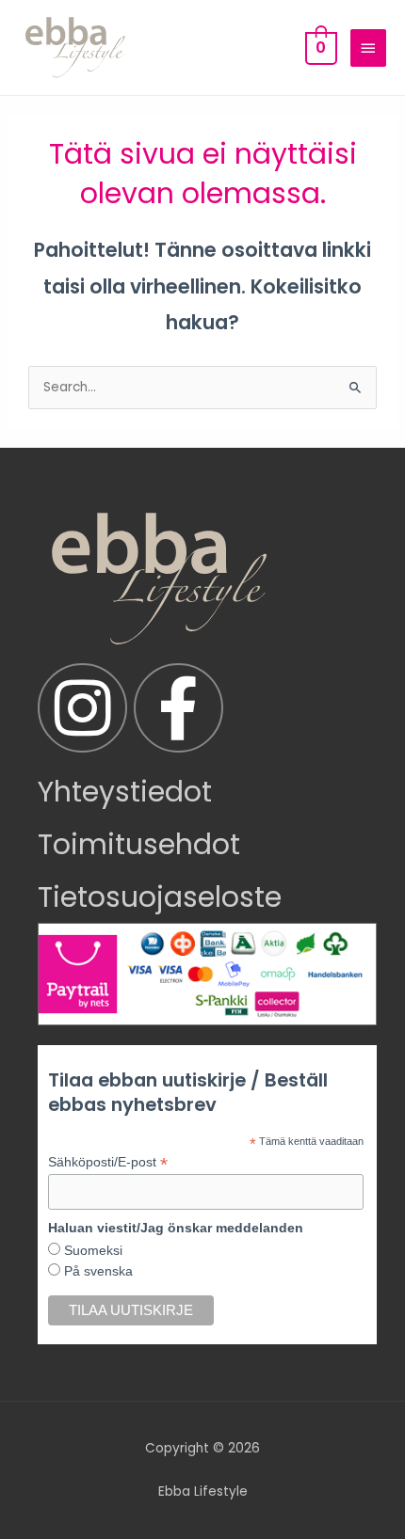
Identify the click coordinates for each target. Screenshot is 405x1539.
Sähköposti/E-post (108, 1162)
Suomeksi (91, 1250)
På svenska (96, 1270)
